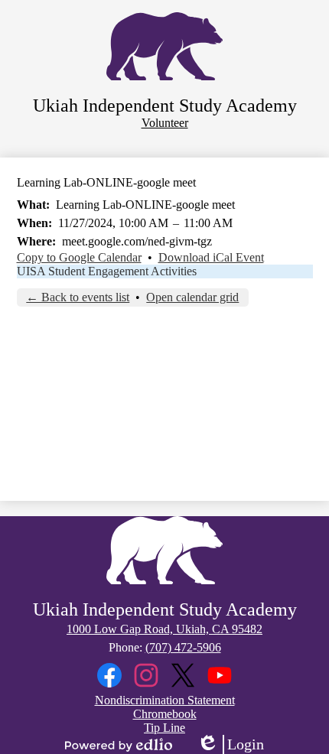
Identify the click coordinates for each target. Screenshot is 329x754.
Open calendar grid (192, 297)
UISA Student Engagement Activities (107, 271)
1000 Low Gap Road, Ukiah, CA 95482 (164, 628)
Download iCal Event (211, 257)
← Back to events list (77, 297)
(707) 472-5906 (183, 647)
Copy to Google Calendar (79, 257)
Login (230, 745)
